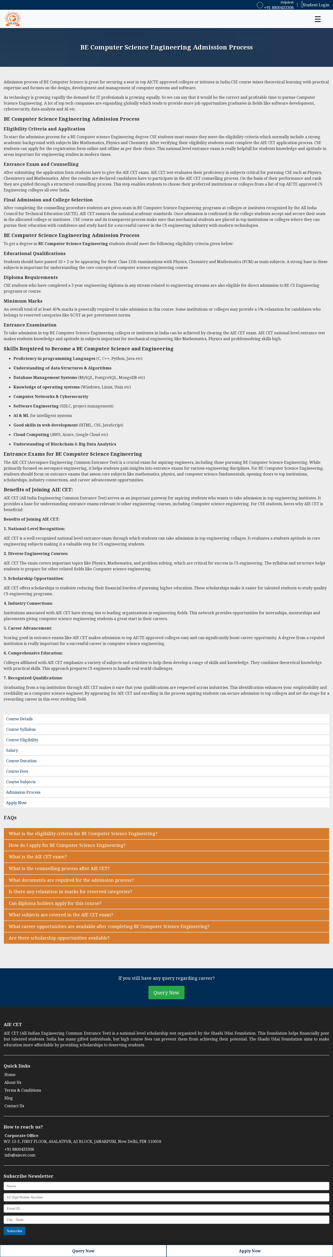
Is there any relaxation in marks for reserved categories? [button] (70, 891)
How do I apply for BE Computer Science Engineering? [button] (67, 845)
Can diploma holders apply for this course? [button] (55, 903)
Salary (12, 750)
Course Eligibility (22, 739)
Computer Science (67, 82)
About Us (12, 1082)
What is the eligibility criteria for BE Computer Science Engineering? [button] (83, 833)
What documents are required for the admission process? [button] (71, 880)
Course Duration (21, 760)
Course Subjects (21, 781)
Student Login (316, 5)
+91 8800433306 (278, 7)
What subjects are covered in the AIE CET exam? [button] (61, 915)
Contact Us (14, 1106)
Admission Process (23, 792)
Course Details (19, 719)
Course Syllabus (21, 729)
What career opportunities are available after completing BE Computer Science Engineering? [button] (109, 926)
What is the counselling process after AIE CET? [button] (59, 868)
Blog (8, 1098)
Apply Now (16, 802)
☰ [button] (317, 19)
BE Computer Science (31, 119)
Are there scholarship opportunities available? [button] (59, 938)
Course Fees (17, 771)
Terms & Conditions (22, 1090)
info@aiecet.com (19, 1155)
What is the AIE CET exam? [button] (38, 857)
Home (10, 1074)
